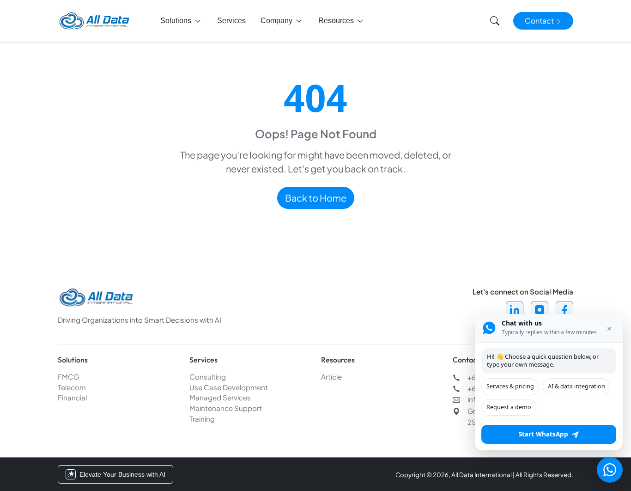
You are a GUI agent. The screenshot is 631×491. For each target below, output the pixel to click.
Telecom (72, 387)
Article (331, 376)
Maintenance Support (225, 408)
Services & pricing (510, 386)
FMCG (68, 376)
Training (202, 418)
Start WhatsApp (543, 434)
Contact (540, 20)
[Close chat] (609, 327)
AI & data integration (576, 386)
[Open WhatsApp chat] (610, 470)
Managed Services (220, 397)
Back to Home (315, 197)
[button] (181, 21)
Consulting (207, 376)
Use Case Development (228, 387)
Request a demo (508, 407)
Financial (72, 397)
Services (231, 21)
